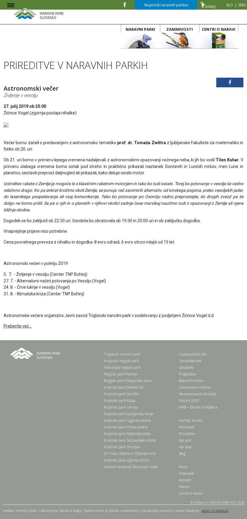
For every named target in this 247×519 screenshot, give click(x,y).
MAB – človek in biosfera (198, 407)
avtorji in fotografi (215, 510)
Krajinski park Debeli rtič (124, 387)
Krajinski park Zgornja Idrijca (126, 460)
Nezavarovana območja (197, 393)
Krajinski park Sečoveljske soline (130, 440)
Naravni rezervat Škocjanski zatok (131, 466)
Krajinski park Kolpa (119, 400)
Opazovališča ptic (193, 354)
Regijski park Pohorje (121, 374)
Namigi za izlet (191, 420)
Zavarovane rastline (195, 387)
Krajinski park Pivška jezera (126, 427)
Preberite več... (18, 326)
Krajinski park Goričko (121, 393)
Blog (182, 453)
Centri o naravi (191, 493)
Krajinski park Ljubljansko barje (129, 413)
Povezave (186, 473)
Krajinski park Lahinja (121, 407)
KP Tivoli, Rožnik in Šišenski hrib (130, 453)
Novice (184, 486)
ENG (242, 5)
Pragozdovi (187, 374)
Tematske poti (190, 360)
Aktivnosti (186, 427)
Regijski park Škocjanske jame (128, 380)
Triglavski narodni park (122, 354)
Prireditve (187, 433)
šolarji (210, 6)
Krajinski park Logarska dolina (127, 420)
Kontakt (185, 480)
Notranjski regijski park (122, 367)
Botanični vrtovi (191, 380)
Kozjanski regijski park (121, 360)
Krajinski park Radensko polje (127, 433)
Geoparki (186, 367)
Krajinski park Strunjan (122, 446)
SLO (229, 5)
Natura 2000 (189, 400)
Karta (183, 466)
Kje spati (185, 446)
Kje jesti (185, 440)
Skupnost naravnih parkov (166, 5)
